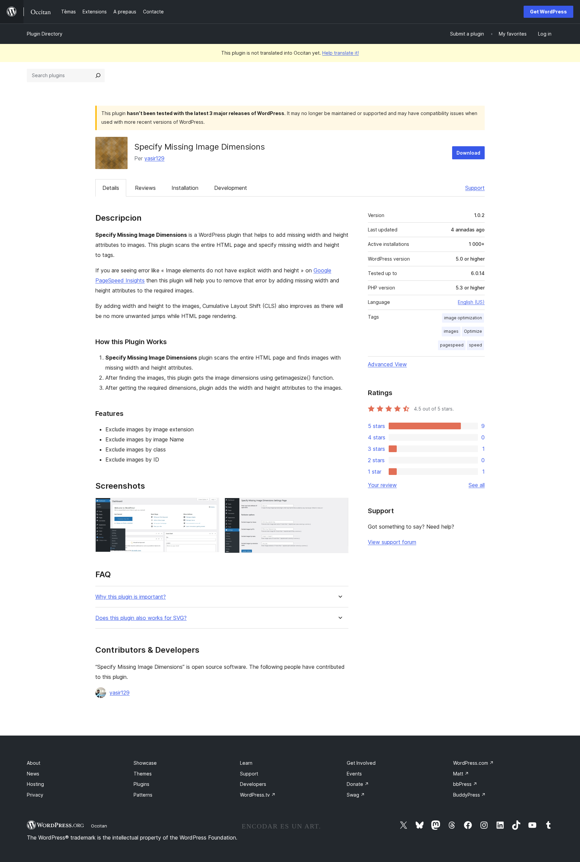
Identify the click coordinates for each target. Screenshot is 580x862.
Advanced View (387, 364)
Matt (461, 773)
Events (354, 773)
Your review (382, 485)
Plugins (141, 784)
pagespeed (452, 344)
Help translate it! (340, 53)
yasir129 (154, 158)
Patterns (143, 795)
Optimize (473, 331)
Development (230, 187)
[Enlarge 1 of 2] (210, 506)
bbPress (465, 784)
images (451, 331)
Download (468, 153)
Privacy (35, 795)
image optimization (463, 317)
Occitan (99, 825)
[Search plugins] (98, 75)
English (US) (471, 302)
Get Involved (361, 763)
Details (110, 187)
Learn (246, 763)
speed (475, 344)
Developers (253, 784)
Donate (358, 784)
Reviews (145, 187)
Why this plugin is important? (130, 597)
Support (475, 187)
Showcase (145, 763)
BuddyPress (469, 795)
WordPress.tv (258, 795)
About (33, 763)
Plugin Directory (44, 34)
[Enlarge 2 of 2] (339, 506)
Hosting (35, 784)
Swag (356, 795)
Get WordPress (548, 11)
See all (477, 485)
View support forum (392, 542)
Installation (185, 187)
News (33, 773)
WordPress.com (473, 763)
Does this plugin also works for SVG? (141, 618)
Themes (143, 773)
